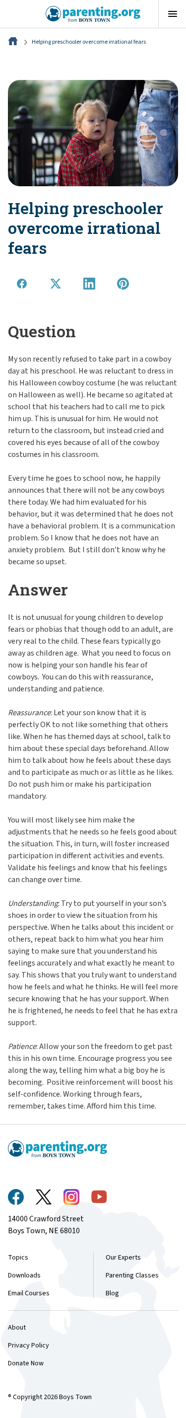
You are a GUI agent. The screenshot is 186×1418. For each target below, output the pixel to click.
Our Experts (123, 1258)
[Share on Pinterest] (123, 284)
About (17, 1328)
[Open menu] (172, 14)
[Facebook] (16, 1197)
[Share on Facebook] (22, 284)
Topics (18, 1258)
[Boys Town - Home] (93, 14)
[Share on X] (55, 284)
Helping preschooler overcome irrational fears (89, 42)
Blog (112, 1293)
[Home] (14, 42)
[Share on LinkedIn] (89, 284)
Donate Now (26, 1363)
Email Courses (29, 1293)
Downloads (24, 1275)
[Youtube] (99, 1196)
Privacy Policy (28, 1345)
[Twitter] (44, 1197)
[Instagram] (71, 1197)
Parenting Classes (132, 1275)
